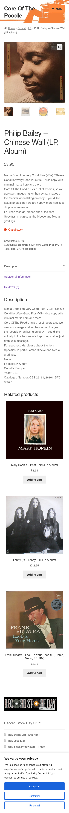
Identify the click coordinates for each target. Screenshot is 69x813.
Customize (35, 796)
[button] (59, 47)
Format (22, 28)
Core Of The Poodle (19, 11)
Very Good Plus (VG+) (49, 244)
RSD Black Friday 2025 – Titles (26, 746)
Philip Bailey (28, 248)
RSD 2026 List (16, 740)
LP (29, 28)
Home (11, 28)
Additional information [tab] (17, 276)
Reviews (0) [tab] (11, 287)
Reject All (34, 805)
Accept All (34, 786)
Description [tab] (11, 266)
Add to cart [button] (34, 480)
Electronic (24, 244)
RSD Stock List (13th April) (24, 734)
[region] (34, 783)
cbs (13, 248)
